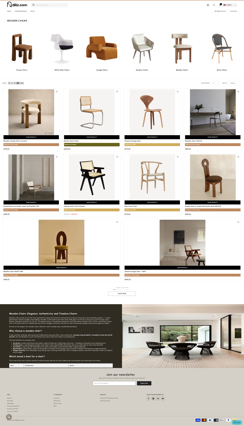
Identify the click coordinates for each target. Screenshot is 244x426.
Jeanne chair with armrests (74, 206)
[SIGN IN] (208, 5)
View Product (31, 137)
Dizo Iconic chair (130, 206)
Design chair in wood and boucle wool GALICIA (203, 206)
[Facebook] (148, 398)
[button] (9, 83)
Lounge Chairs (102, 70)
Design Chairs (22, 70)
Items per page (205, 83)
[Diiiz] (22, 48)
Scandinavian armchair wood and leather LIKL (21, 206)
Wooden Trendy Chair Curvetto (15, 141)
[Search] (49, 5)
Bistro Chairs (222, 70)
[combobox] (51, 5)
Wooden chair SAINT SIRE (13, 271)
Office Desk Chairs (61, 70)
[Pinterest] (158, 398)
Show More (122, 293)
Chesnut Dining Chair (132, 141)
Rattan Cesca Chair (71, 141)
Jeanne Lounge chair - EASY (135, 271)
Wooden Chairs (182, 70)
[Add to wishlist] (56, 91)
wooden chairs (33, 327)
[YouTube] (163, 398)
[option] (22, 51)
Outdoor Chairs (142, 70)
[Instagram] (153, 398)
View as (4, 83)
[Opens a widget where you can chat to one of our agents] (237, 422)
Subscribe (144, 383)
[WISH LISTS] (214, 5)
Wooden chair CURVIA (193, 141)
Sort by (224, 83)
